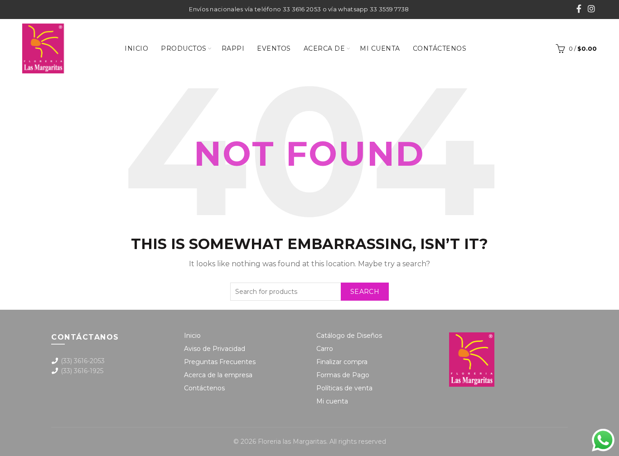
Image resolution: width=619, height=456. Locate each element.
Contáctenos (440, 48)
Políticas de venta (344, 388)
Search (364, 292)
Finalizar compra (342, 362)
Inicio (136, 48)
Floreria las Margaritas (292, 441)
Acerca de (324, 48)
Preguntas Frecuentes (220, 362)
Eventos (274, 48)
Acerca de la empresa (218, 375)
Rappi (233, 48)
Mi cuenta (380, 48)
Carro (324, 349)
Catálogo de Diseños (349, 335)
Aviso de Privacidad (214, 349)
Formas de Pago (342, 375)
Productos (184, 48)
